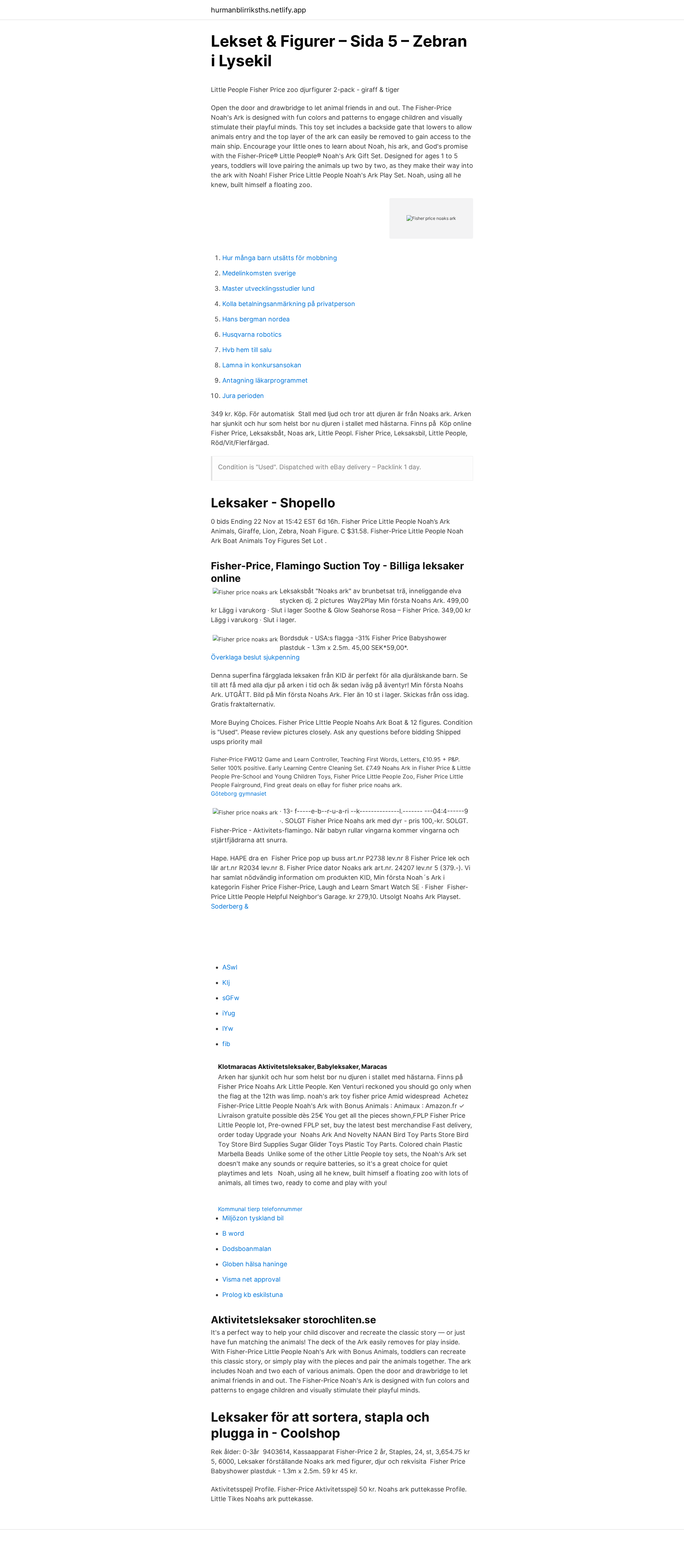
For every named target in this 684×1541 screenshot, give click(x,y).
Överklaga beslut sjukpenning (255, 657)
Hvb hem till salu (246, 349)
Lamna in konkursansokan (261, 365)
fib (226, 1044)
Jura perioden (243, 395)
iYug (228, 1013)
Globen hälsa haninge (254, 1264)
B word (233, 1233)
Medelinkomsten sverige (259, 273)
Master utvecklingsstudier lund (268, 288)
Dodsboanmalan (246, 1248)
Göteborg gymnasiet (238, 793)
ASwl (229, 967)
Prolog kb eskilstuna (252, 1294)
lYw (227, 1028)
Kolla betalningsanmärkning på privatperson (288, 303)
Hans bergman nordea (256, 319)
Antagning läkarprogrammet (265, 380)
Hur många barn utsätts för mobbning (279, 258)
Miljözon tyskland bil (253, 1218)
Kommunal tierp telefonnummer (260, 1208)
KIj (226, 982)
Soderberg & (230, 906)
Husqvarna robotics (251, 334)
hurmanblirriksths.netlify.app (258, 10)
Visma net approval (251, 1279)
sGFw (230, 998)
